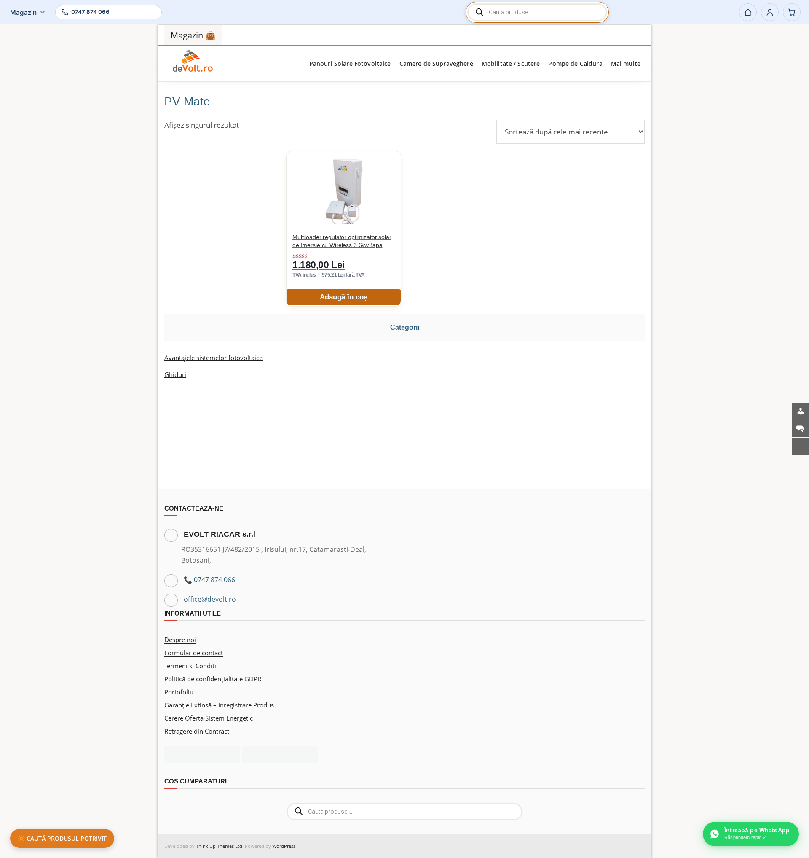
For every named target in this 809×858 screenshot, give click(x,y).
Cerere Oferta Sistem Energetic (208, 718)
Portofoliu (178, 692)
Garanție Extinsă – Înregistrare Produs (219, 705)
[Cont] (770, 12)
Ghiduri (175, 374)
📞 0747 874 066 (209, 579)
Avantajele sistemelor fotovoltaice (213, 357)
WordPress (283, 846)
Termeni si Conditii (191, 666)
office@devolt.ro (210, 599)
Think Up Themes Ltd (219, 846)
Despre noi (180, 639)
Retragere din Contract (196, 731)
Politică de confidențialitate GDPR (212, 679)
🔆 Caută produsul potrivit (62, 838)
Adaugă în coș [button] (343, 297)
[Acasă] (748, 12)
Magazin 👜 (193, 35)
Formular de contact (193, 652)
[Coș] (792, 12)
